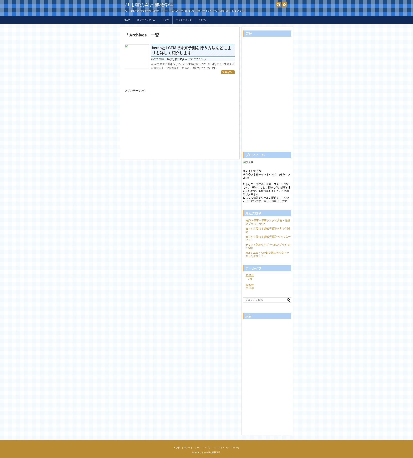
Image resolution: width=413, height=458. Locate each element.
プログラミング (184, 20)
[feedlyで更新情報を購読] (278, 4)
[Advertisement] (152, 123)
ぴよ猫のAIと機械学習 (149, 5)
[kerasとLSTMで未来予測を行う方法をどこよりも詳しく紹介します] (137, 57)
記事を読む (228, 72)
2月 (250, 278)
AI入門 (127, 20)
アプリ (165, 20)
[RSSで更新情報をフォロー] (284, 4)
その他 (202, 20)
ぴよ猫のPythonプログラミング (188, 59)
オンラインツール (146, 20)
